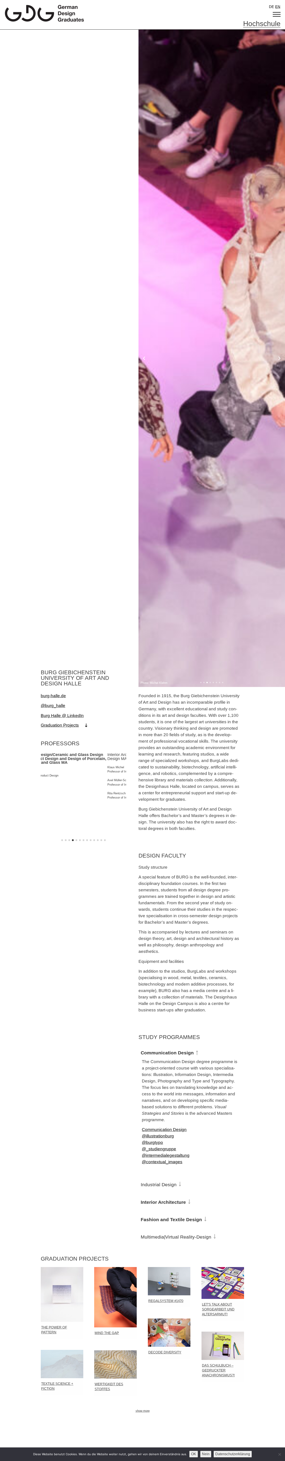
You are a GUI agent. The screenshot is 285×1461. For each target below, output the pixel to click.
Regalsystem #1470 (165, 1301)
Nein (206, 1454)
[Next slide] (279, 358)
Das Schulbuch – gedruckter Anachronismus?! (218, 1370)
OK (193, 1454)
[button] (201, 682)
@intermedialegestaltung (165, 1155)
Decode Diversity (164, 1352)
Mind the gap (107, 1333)
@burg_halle (53, 705)
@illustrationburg (158, 1135)
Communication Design (164, 1129)
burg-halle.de (53, 695)
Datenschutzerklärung (232, 1454)
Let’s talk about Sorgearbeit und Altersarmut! (218, 1309)
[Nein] (279, 1454)
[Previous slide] (144, 358)
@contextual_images (162, 1161)
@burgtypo (152, 1142)
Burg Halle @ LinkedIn (62, 715)
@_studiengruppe (159, 1148)
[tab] (191, 1049)
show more (143, 1410)
